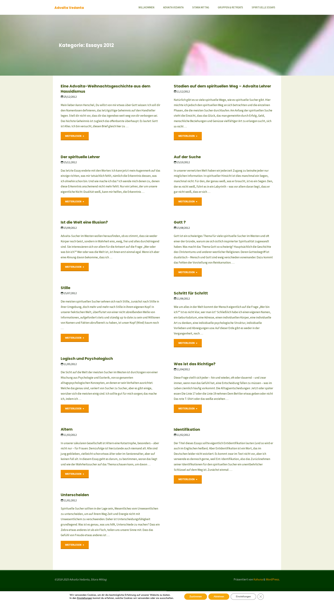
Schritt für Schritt (191, 293)
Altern (67, 429)
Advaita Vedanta (69, 7)
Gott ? (180, 222)
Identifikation (187, 429)
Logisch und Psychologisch (87, 358)
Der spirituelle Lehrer (80, 157)
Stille (65, 287)
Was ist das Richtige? (195, 364)
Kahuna (258, 579)
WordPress (272, 579)
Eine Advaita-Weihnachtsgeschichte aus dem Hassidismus (105, 88)
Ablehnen (219, 596)
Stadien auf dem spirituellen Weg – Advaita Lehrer (222, 86)
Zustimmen (195, 596)
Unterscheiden (75, 495)
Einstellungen (84, 598)
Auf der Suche (187, 157)
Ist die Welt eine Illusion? (84, 222)
